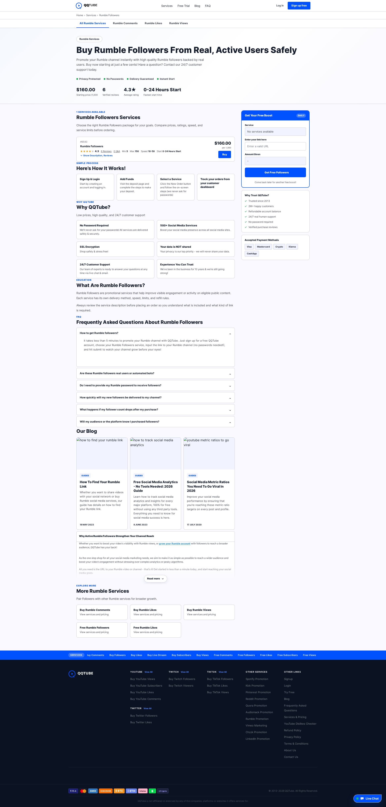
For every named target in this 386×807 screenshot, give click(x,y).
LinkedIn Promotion (258, 738)
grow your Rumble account (174, 543)
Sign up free (299, 5)
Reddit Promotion (256, 698)
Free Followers (237, 655)
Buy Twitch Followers (182, 679)
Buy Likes (127, 655)
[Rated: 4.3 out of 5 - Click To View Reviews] (87, 151)
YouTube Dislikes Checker (300, 723)
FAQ (208, 5)
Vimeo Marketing (256, 725)
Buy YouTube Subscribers (146, 685)
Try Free (289, 692)
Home (79, 15)
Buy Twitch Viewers (181, 685)
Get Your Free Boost (258, 115)
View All (149, 672)
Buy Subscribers (172, 655)
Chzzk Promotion (256, 732)
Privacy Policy (292, 737)
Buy (224, 154)
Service (249, 125)
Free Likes (257, 655)
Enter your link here (256, 139)
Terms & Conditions (296, 743)
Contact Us (291, 756)
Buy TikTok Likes (217, 685)
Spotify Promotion (257, 679)
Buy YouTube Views (142, 679)
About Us (290, 750)
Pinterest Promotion (258, 692)
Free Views (300, 655)
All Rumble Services (93, 23)
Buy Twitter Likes (141, 722)
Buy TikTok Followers (220, 679)
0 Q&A (117, 151)
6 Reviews (106, 151)
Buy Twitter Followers (143, 715)
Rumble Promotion (257, 718)
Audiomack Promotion (259, 712)
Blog (197, 5)
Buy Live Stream (148, 655)
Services (167, 5)
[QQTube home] (86, 5)
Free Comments (214, 655)
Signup (288, 679)
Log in (280, 5)
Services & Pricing (295, 717)
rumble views (178, 23)
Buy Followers (109, 655)
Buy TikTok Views (218, 692)
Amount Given (252, 154)
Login (287, 685)
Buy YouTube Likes (142, 692)
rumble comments (125, 23)
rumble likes (153, 23)
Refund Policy (292, 730)
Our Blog (86, 431)
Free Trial (184, 5)
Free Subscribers (279, 655)
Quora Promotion (256, 705)
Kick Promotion (255, 685)
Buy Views (194, 655)
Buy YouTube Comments (145, 698)
